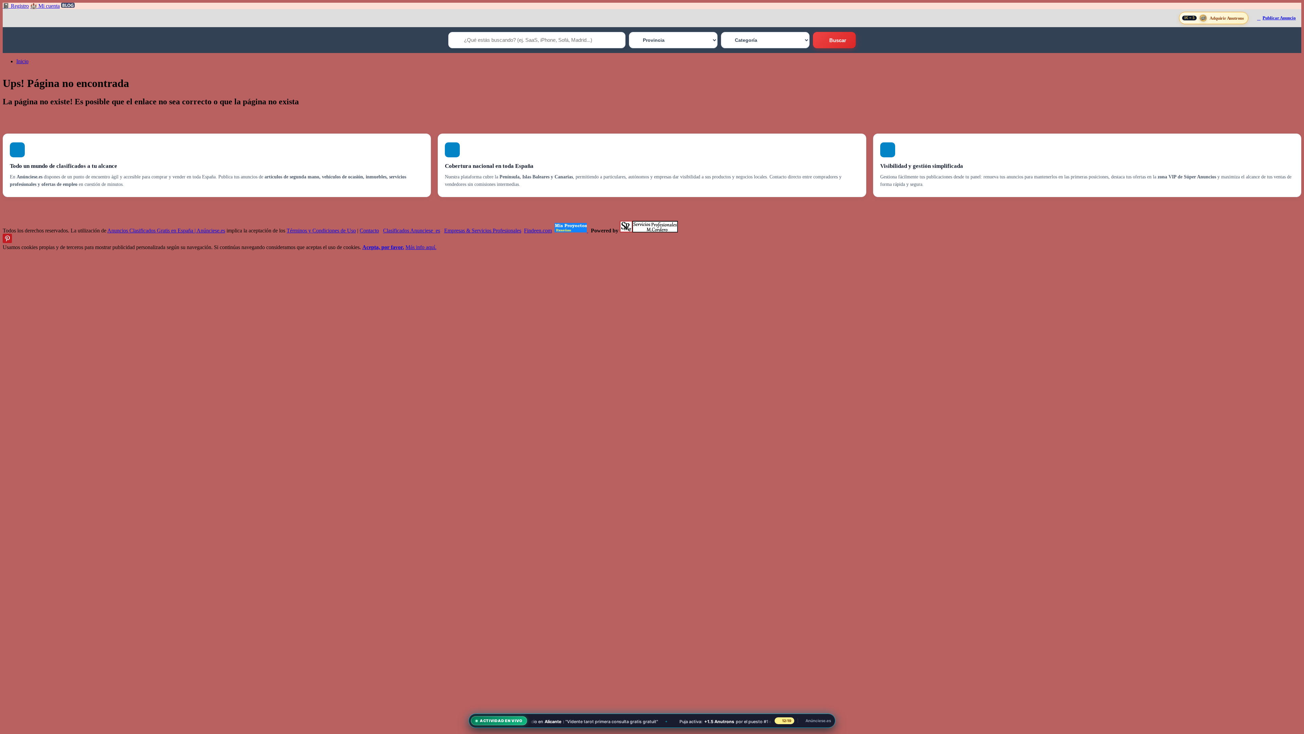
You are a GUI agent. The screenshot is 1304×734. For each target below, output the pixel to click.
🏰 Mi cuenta (45, 6)
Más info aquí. (420, 247)
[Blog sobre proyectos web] (571, 230)
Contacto (369, 230)
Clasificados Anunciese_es (411, 230)
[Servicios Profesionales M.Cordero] (649, 230)
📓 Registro (16, 6)
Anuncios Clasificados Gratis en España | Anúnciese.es (166, 230)
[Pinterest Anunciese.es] (7, 241)
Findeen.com (538, 230)
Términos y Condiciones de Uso (321, 230)
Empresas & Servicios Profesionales (482, 230)
